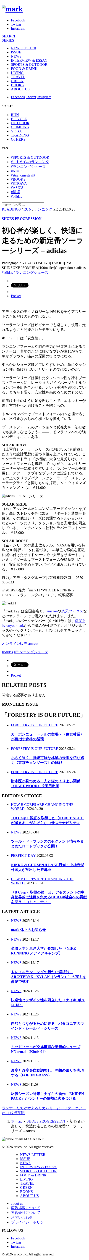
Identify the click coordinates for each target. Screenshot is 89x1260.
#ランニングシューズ (28, 167)
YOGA (16, 131)
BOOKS (17, 85)
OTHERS (18, 139)
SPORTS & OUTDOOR (29, 64)
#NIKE (16, 171)
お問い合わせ (22, 1217)
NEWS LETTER (23, 48)
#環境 (15, 192)
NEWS (16, 56)
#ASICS (17, 188)
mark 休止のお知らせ (28, 930)
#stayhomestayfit (23, 175)
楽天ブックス (72, 611)
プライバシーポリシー (29, 1222)
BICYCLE (19, 119)
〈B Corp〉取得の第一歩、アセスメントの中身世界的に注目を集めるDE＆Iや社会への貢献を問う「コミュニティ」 (49, 897)
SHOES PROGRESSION (22, 219)
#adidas (16, 196)
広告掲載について (25, 1208)
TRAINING (20, 135)
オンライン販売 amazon (20, 644)
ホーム (16, 1121)
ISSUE (16, 52)
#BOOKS (18, 179)
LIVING (17, 73)
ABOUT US (20, 89)
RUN (15, 115)
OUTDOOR (20, 123)
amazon (52, 611)
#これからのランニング (30, 162)
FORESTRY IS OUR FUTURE (34, 725)
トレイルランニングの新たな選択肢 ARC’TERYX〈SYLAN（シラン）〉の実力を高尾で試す (48, 976)
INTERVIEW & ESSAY (29, 60)
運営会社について (25, 1213)
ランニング (43, 209)
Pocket (16, 296)
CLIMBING (20, 127)
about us (17, 1203)
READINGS (11, 209)
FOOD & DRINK (24, 69)
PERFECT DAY (23, 855)
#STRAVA (19, 183)
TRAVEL (18, 77)
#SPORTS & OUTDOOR (30, 157)
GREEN (17, 81)
